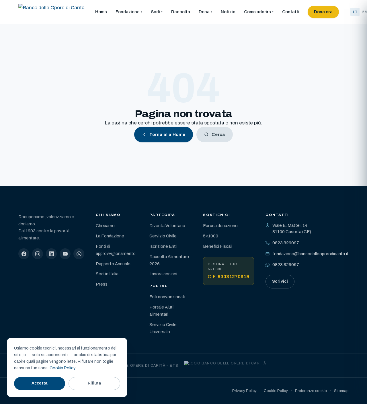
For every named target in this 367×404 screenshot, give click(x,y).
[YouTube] (65, 253)
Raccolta (180, 11)
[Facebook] (23, 253)
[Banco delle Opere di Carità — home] (51, 12)
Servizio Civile (163, 236)
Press (102, 284)
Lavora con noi (163, 274)
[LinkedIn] (51, 253)
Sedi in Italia (107, 274)
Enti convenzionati (167, 296)
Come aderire (257, 11)
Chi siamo (105, 225)
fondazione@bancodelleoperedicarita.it (310, 253)
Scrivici (280, 281)
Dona (204, 11)
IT (355, 12)
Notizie (228, 11)
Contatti (290, 11)
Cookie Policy (276, 391)
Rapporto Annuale (113, 263)
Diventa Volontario (167, 225)
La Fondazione (110, 236)
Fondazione (128, 11)
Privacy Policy (244, 391)
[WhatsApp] (78, 253)
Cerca (218, 134)
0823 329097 (285, 243)
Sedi (155, 11)
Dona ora (323, 11)
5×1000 (210, 236)
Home (101, 11)
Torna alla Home (167, 134)
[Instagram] (37, 253)
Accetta (40, 383)
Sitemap (341, 391)
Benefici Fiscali (217, 246)
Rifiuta (94, 383)
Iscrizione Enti (163, 246)
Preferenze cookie (311, 391)
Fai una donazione (220, 225)
